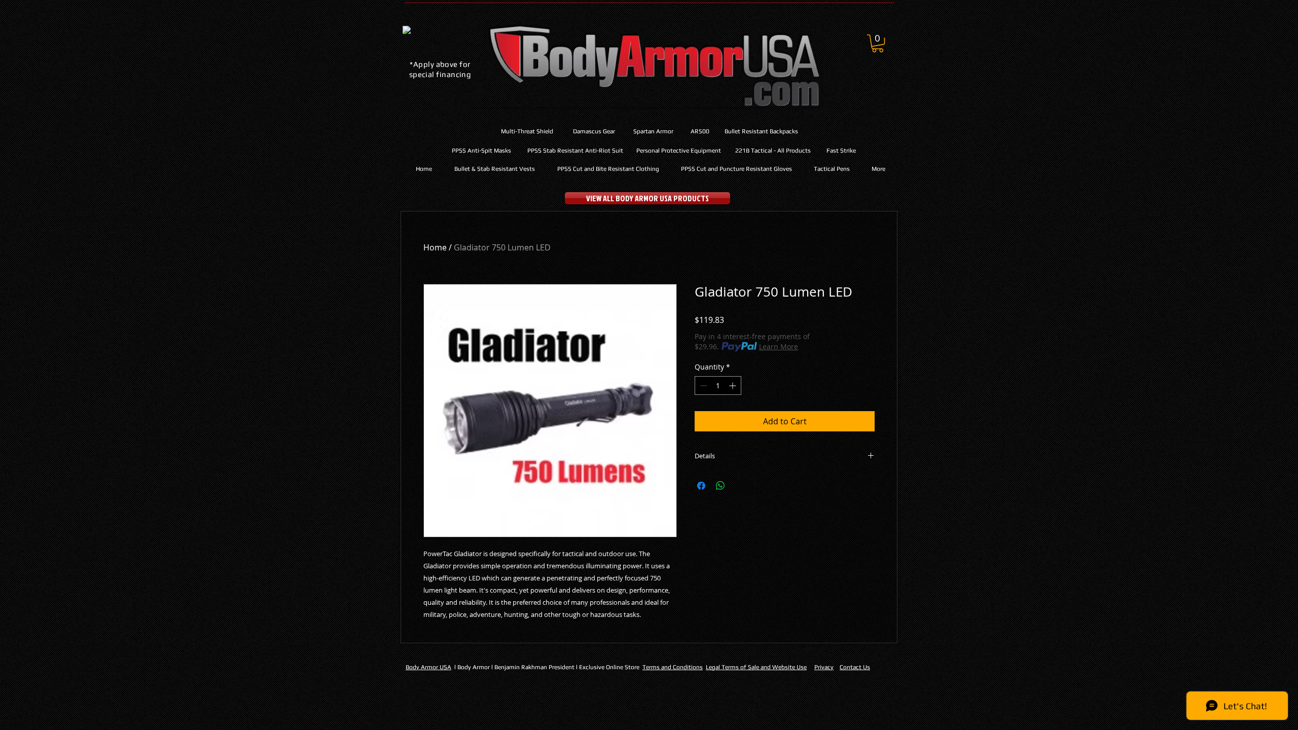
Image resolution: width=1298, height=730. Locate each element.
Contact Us (855, 667)
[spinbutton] (718, 385)
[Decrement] (702, 385)
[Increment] (733, 385)
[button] (877, 43)
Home (435, 247)
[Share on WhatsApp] (720, 486)
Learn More (778, 346)
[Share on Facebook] (701, 486)
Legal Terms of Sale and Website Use (756, 667)
